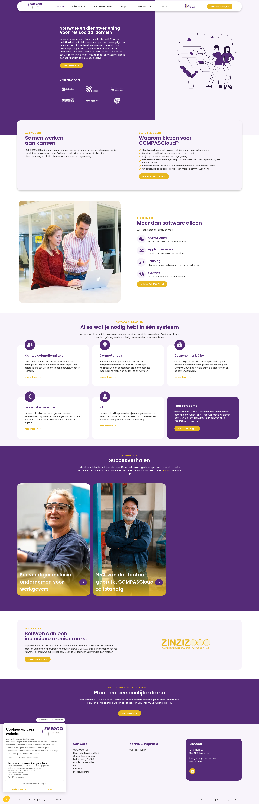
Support (125, 6)
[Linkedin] (192, 771)
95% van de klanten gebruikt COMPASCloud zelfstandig (125, 581)
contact (167, 470)
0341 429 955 (196, 761)
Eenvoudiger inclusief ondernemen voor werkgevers (46, 581)
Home (60, 6)
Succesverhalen (103, 6)
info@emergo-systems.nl (202, 758)
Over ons (142, 6)
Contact (164, 6)
